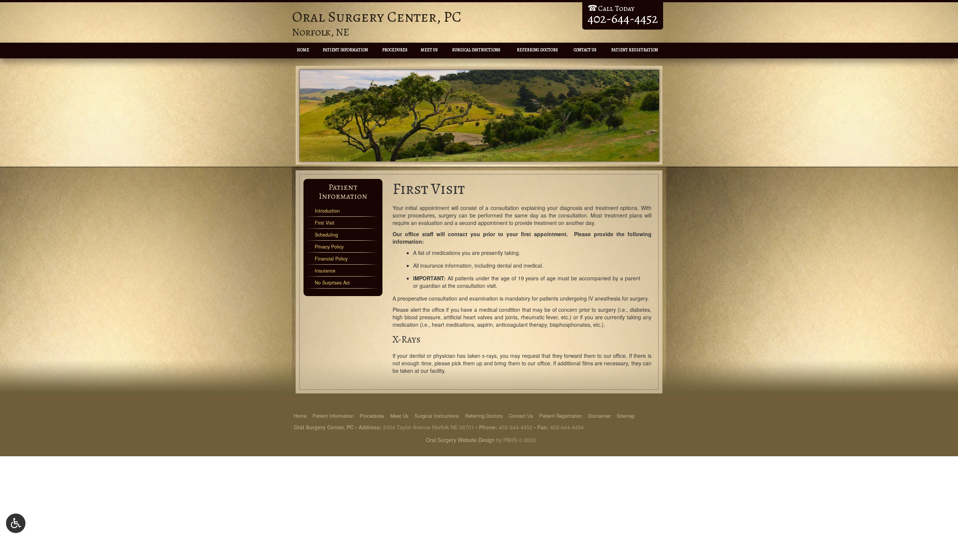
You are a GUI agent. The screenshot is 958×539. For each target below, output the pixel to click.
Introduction (327, 210)
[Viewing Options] (16, 523)
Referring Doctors (537, 50)
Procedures (395, 50)
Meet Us (429, 50)
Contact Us (585, 50)
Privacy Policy (329, 246)
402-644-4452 (516, 427)
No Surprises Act (332, 282)
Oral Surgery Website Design (460, 440)
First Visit (325, 222)
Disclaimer (599, 415)
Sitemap (626, 415)
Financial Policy (331, 258)
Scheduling (326, 234)
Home (303, 50)
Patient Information (345, 50)
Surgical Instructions (476, 50)
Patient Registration (634, 50)
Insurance (325, 270)
